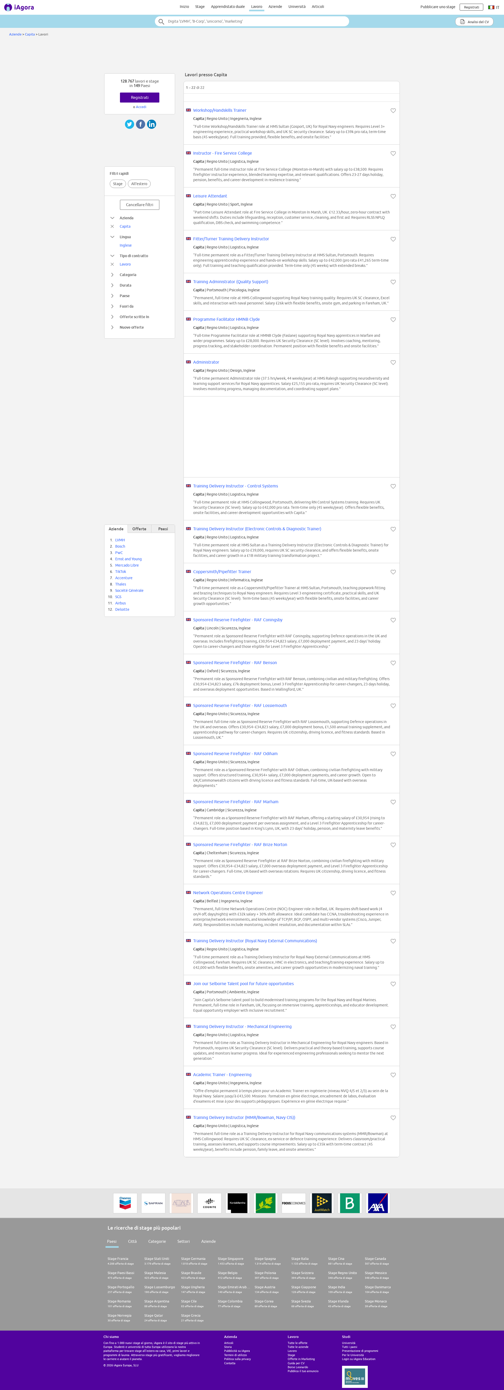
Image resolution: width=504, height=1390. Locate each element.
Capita (30, 34)
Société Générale (129, 590)
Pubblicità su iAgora (237, 1350)
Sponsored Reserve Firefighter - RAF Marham (236, 801)
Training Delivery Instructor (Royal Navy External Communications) (255, 940)
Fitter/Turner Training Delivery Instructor (231, 238)
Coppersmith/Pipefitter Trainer (222, 571)
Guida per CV (296, 1363)
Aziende (275, 6)
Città (132, 1241)
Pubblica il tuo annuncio (303, 1371)
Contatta (229, 1363)
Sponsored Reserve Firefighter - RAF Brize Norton (240, 844)
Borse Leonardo (298, 1367)
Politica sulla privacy (237, 1359)
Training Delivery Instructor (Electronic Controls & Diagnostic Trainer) (257, 528)
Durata (125, 285)
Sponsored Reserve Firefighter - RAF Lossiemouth (240, 705)
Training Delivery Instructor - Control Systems (235, 485)
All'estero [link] (139, 184)
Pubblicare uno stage (438, 7)
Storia (228, 1346)
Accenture (124, 578)
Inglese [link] (126, 245)
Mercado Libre (127, 565)
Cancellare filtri (139, 204)
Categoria (128, 274)
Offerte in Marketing (301, 1359)
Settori (183, 1241)
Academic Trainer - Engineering (222, 1074)
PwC (119, 553)
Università (297, 6)
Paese (125, 295)
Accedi (141, 107)
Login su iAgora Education (358, 1359)
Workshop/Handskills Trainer (219, 110)
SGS (118, 597)
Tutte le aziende (298, 1346)
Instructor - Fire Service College (222, 153)
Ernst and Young (128, 559)
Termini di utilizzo (235, 1355)
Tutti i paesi (349, 1346)
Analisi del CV (478, 22)
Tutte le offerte (297, 1343)
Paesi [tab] (163, 528)
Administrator (206, 362)
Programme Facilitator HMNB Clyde (226, 319)
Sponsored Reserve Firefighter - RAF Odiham (235, 753)
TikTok (120, 571)
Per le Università (353, 1355)
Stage (200, 6)
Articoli (318, 6)
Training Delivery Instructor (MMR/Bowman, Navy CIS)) (244, 1117)
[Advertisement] (252, 56)
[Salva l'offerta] (393, 110)
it (497, 7)
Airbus (120, 603)
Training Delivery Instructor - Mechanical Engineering (242, 1026)
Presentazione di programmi (360, 1350)
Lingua (125, 237)
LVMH (120, 540)
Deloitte (122, 609)
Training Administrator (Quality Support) (230, 281)
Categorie (157, 1241)
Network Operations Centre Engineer (228, 892)
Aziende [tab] (116, 528)
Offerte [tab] (139, 528)
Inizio (184, 6)
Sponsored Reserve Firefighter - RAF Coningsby (237, 619)
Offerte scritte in (134, 316)
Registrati (140, 97)
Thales (120, 584)
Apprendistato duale (228, 6)
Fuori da (126, 306)
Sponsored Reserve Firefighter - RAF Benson (235, 662)
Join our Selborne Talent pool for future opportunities (243, 983)
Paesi (112, 1241)
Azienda (126, 218)
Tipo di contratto (134, 255)
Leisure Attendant (210, 196)
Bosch (120, 546)
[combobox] (252, 21)
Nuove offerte (132, 327)
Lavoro (256, 6)
